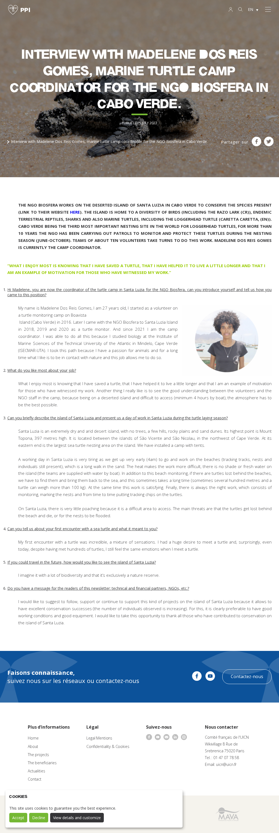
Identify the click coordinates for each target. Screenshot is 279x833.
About (33, 746)
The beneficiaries (42, 762)
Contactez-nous (247, 676)
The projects (38, 754)
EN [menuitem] (250, 9)
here (75, 212)
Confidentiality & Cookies (107, 746)
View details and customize (77, 817)
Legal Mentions (99, 738)
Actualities (36, 770)
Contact (34, 779)
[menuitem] (253, 10)
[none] (253, 10)
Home (33, 738)
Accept (18, 817)
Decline (38, 817)
